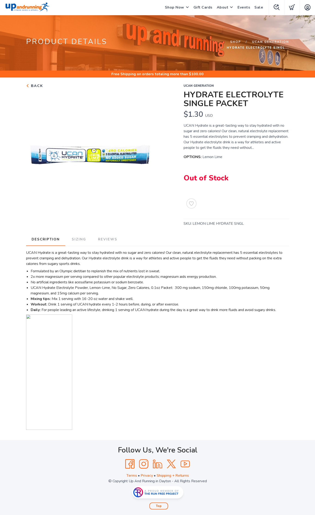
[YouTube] (185, 464)
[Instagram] (144, 464)
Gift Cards (203, 7)
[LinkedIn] (157, 464)
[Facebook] (130, 464)
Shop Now (174, 7)
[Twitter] (171, 464)
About (223, 7)
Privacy (147, 475)
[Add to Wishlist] (191, 203)
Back (36, 85)
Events (244, 7)
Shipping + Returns (173, 475)
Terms (131, 475)
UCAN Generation (270, 42)
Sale (258, 7)
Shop (235, 42)
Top (159, 506)
